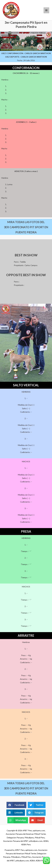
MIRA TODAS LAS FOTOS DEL (26, 222)
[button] (16, 805)
